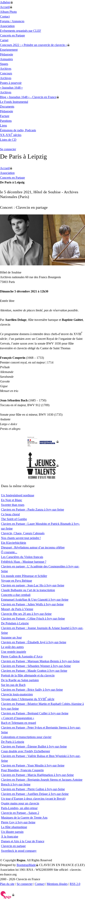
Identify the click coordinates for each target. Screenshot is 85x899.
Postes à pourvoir (11, 83)
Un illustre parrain (12, 831)
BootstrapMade (26, 865)
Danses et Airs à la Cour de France (22, 841)
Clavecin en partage (13, 846)
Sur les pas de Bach (13, 685)
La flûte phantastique (14, 827)
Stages (4, 64)
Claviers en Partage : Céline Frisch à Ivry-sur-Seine (33, 618)
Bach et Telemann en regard (18, 722)
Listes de (8, 139)
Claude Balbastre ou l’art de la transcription (28, 590)
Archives (5, 68)
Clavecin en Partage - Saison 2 (20, 812)
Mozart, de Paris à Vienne (17, 609)
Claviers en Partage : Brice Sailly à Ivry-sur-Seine (32, 689)
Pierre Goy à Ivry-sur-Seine (18, 822)
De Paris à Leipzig (12, 741)
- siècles (10, 135)
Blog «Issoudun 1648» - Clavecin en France (28, 97)
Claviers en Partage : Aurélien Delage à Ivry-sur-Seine (35, 794)
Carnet (4, 40)
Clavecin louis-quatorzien (17, 694)
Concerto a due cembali (15, 595)
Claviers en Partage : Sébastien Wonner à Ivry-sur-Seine (36, 666)
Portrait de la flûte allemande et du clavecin (28, 675)
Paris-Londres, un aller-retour (19, 808)
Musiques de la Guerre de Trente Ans (24, 817)
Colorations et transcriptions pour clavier (26, 737)
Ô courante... (9, 552)
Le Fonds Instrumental (14, 101)
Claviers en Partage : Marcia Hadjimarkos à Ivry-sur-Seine (37, 775)
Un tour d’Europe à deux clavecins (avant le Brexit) (33, 798)
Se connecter (8, 149)
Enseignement (9, 49)
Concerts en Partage (12, 35)
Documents (7, 106)
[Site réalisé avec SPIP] (7, 894)
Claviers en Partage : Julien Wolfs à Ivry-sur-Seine (32, 604)
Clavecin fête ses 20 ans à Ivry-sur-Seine (26, 613)
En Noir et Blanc (11, 500)
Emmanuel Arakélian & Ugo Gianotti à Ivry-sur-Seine (34, 599)
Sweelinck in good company (19, 850)
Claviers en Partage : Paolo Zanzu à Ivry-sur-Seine (32, 509)
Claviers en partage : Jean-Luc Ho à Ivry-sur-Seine (32, 585)
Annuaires (6, 59)
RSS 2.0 (75, 884)
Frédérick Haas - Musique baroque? (23, 561)
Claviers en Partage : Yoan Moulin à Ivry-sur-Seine (32, 765)
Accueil (5, 7)
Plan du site (7, 884)
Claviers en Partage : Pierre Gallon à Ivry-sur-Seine (33, 789)
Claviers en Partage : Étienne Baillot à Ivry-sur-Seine (34, 746)
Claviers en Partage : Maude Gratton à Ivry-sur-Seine (34, 670)
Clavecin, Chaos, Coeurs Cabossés (22, 533)
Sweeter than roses (12, 504)
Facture (4, 116)
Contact (5, 16)
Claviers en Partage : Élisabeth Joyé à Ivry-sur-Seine (33, 642)
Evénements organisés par (20, 30)
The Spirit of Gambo (14, 519)
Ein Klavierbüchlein (13, 542)
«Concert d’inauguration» (17, 718)
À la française (9, 836)
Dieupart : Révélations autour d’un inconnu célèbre (33, 547)
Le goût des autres (12, 647)
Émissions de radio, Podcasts (18, 130)
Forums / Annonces (12, 21)
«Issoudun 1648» (11, 87)
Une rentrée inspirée (13, 651)
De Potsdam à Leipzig (15, 623)
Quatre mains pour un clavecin (20, 803)
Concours (6, 73)
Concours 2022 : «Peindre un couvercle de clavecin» (33, 45)
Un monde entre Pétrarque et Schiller (24, 576)
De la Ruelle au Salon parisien (20, 680)
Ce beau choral (10, 514)
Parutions (6, 120)
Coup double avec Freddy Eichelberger (25, 751)
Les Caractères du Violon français (22, 557)
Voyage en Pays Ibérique (16, 580)
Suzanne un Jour (11, 637)
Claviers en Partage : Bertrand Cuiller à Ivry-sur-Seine (34, 713)
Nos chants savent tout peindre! (21, 538)
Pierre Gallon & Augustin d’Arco (21, 656)
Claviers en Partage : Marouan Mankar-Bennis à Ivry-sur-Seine (40, 661)
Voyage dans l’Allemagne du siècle (27, 699)
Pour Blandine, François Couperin (22, 770)
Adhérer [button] (5, 2)
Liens (3, 125)
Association (7, 26)
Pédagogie (6, 54)
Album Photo (8, 11)
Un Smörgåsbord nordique (17, 495)
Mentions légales (57, 884)
